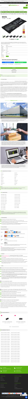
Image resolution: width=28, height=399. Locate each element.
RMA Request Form (2, 387)
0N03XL (2, 184)
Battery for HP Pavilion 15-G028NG (5, 332)
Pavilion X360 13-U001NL (17, 194)
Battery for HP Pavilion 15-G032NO (5, 358)
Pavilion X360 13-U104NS (17, 200)
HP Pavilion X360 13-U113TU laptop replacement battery (14, 93)
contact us (19, 262)
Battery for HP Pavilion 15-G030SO (15, 358)
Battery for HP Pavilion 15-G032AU (5, 334)
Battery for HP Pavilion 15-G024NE (15, 356)
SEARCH (25, 7)
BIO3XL (15, 184)
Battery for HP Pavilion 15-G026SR (5, 353)
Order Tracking (16, 380)
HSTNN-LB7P (2, 177)
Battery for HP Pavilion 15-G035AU (5, 356)
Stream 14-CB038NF (16, 207)
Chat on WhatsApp (20, 62)
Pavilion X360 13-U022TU (4, 197)
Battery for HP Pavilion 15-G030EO (15, 332)
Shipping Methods (16, 377)
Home (1, 10)
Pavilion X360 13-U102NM (4, 200)
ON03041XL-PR (2, 183)
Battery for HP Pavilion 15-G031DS (15, 339)
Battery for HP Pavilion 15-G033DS (15, 351)
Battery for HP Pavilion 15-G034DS (15, 353)
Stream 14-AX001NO (3, 204)
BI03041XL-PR (16, 180)
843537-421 (2, 180)
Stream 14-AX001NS (16, 204)
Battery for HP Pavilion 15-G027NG (5, 341)
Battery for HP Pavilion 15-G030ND (5, 351)
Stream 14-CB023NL (3, 207)
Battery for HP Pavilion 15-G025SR (15, 344)
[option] (14, 25)
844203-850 (15, 183)
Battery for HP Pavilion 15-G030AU (15, 334)
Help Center (15, 387)
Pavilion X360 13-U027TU (17, 197)
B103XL (15, 177)
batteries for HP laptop (5, 10)
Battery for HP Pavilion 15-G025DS (15, 346)
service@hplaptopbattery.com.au (18, 388)
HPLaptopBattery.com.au (13, 395)
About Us (1, 377)
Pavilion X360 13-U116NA (17, 203)
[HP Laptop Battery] (14, 5)
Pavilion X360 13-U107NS (4, 203)
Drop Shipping (16, 381)
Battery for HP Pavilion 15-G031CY (15, 341)
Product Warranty (2, 380)
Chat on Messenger (8, 62)
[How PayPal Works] (24, 393)
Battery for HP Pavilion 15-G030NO (5, 344)
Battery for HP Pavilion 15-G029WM (5, 339)
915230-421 (2, 174)
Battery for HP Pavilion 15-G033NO (5, 346)
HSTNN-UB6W (16, 174)
